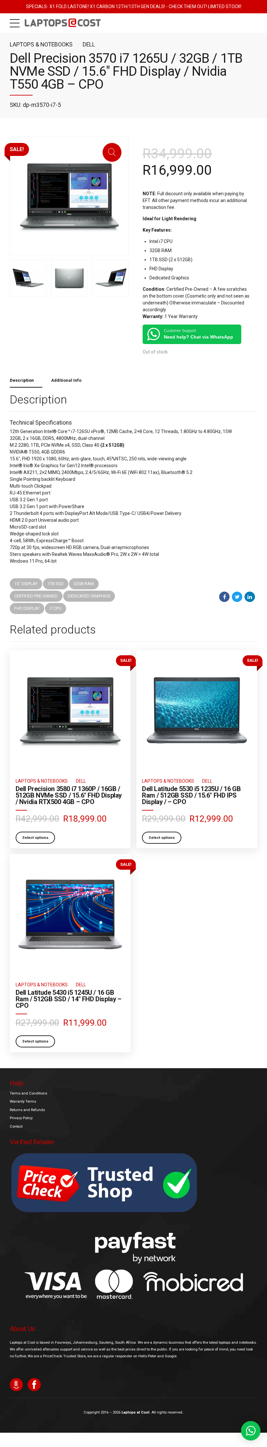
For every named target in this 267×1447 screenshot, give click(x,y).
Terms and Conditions (28, 1093)
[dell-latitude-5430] (70, 914)
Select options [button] (35, 837)
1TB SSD (56, 583)
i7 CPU (55, 608)
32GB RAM (84, 583)
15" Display (25, 583)
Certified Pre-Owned (36, 596)
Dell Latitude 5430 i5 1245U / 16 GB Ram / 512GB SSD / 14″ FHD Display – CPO (68, 999)
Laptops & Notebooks (41, 44)
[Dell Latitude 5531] (196, 710)
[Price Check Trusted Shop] (104, 1183)
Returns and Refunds (27, 1110)
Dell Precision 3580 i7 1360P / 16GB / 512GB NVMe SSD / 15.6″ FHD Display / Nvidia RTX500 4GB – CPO (69, 795)
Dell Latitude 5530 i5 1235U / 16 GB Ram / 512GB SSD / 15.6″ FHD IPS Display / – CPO (191, 795)
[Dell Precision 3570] (70, 710)
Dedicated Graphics (89, 596)
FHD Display (26, 608)
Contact (16, 1126)
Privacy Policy (21, 1118)
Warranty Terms (23, 1101)
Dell (89, 44)
